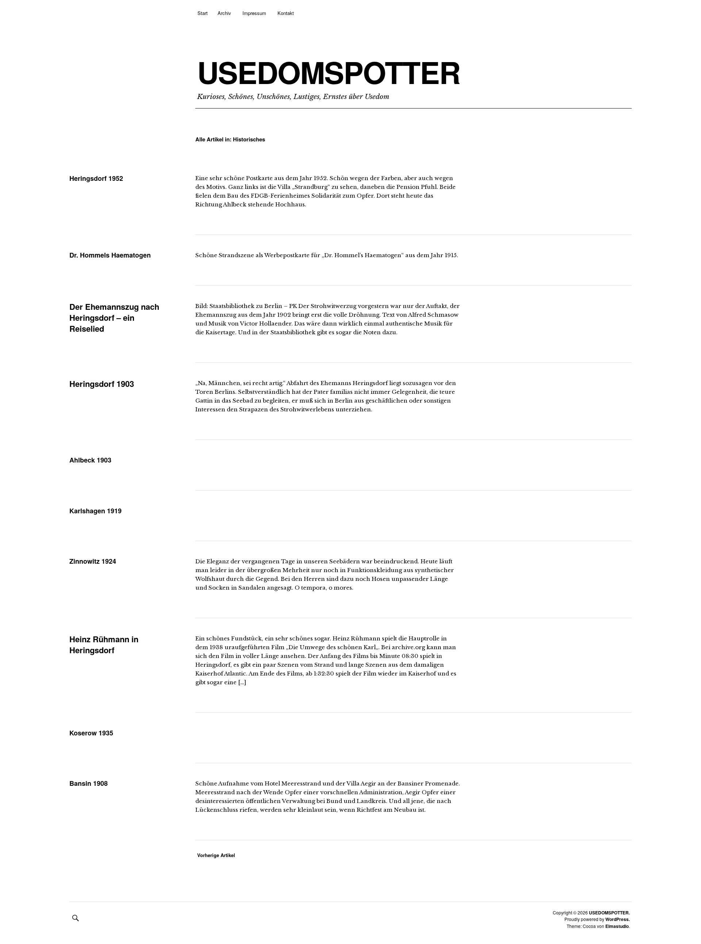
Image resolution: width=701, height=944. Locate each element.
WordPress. (617, 919)
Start (203, 12)
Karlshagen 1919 (95, 510)
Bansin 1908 (88, 783)
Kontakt (285, 12)
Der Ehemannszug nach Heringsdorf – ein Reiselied (114, 317)
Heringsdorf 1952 (96, 178)
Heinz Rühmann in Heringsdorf (103, 644)
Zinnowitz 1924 (92, 561)
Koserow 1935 (91, 733)
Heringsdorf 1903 (101, 383)
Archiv (224, 12)
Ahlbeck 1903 (90, 460)
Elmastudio (617, 926)
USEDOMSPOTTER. (609, 912)
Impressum (254, 12)
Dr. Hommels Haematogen (110, 255)
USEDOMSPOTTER (328, 72)
